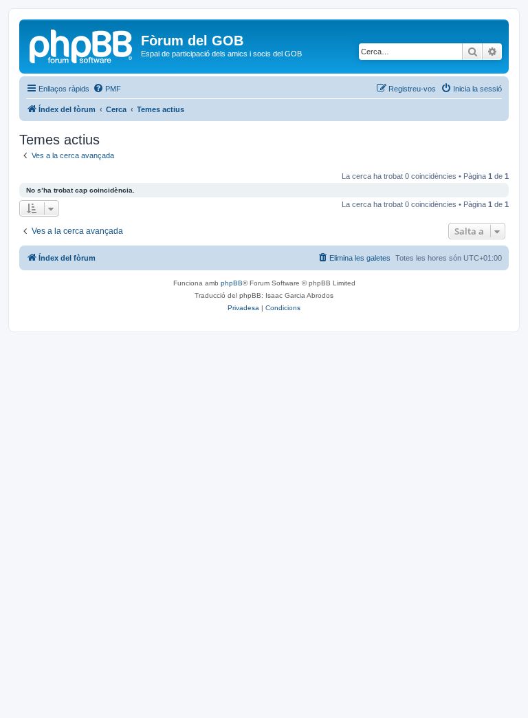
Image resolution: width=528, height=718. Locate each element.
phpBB (232, 283)
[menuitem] (107, 88)
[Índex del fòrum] (82, 45)
